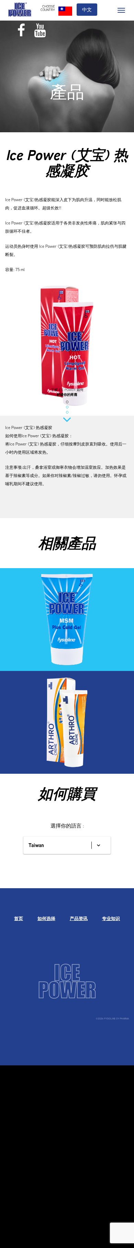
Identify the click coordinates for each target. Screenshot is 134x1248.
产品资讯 (79, 918)
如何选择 (46, 918)
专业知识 (111, 918)
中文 (87, 9)
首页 (18, 918)
